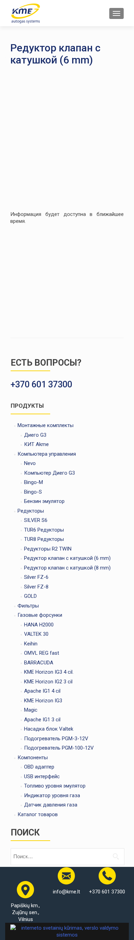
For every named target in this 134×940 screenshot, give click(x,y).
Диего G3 (35, 435)
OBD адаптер (39, 767)
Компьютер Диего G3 (49, 473)
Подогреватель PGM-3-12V (56, 738)
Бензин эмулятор (44, 501)
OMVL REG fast (41, 653)
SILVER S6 (35, 520)
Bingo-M (33, 482)
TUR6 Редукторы (44, 530)
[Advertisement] (67, 140)
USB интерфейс (42, 776)
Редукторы (31, 511)
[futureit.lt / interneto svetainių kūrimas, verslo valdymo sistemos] (67, 931)
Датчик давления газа (50, 805)
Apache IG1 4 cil (42, 691)
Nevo (30, 463)
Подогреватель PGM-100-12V (59, 748)
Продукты (27, 405)
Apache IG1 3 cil (42, 719)
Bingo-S (33, 492)
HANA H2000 (39, 625)
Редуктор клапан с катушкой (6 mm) (67, 558)
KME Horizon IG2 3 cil (48, 682)
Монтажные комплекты (46, 425)
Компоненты (33, 757)
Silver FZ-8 (36, 587)
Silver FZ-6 (36, 577)
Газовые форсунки (40, 615)
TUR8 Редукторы (44, 539)
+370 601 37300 (107, 892)
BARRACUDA (38, 663)
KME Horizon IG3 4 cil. (49, 672)
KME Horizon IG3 (43, 700)
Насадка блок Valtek (48, 729)
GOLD (30, 596)
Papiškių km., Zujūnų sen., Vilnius (25, 912)
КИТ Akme (36, 444)
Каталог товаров (38, 814)
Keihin (30, 644)
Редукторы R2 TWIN (47, 549)
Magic (30, 710)
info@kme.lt (66, 892)
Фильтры (28, 606)
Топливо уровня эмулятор (55, 786)
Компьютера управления (47, 454)
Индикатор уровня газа (52, 795)
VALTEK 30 (36, 634)
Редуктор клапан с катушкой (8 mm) (67, 568)
